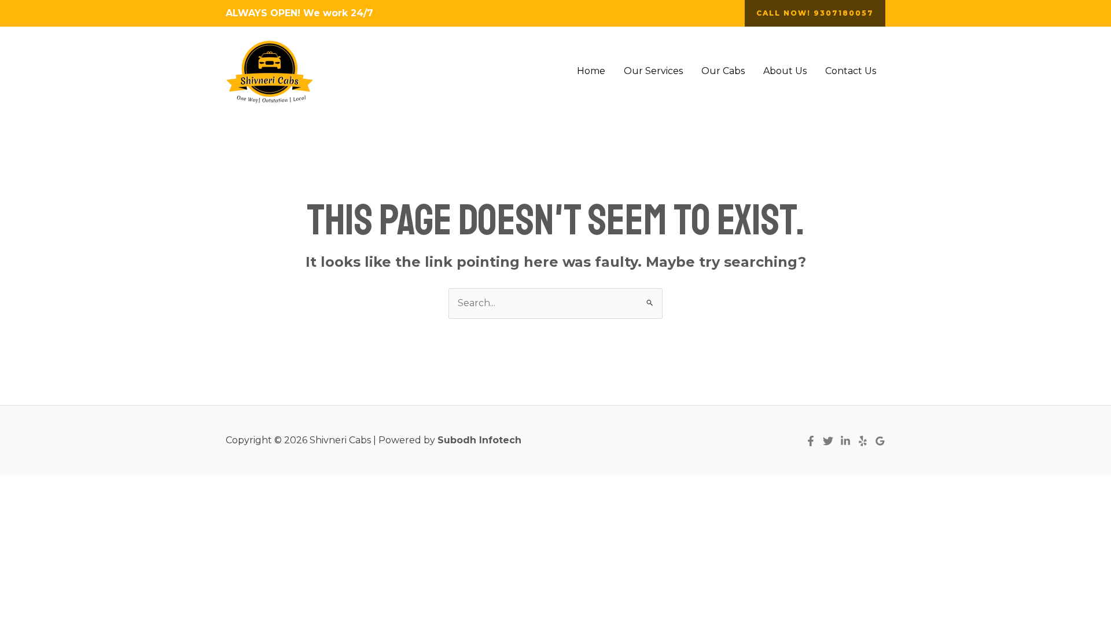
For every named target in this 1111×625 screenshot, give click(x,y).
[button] (815, 13)
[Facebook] (810, 441)
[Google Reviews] (880, 441)
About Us (785, 70)
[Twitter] (828, 441)
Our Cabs (723, 70)
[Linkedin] (845, 441)
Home (591, 70)
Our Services (653, 70)
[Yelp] (863, 441)
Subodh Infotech (479, 440)
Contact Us (850, 70)
